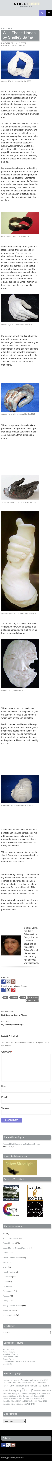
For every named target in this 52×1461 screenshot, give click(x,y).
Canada (14, 997)
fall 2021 (13, 1383)
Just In (5, 1262)
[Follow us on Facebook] (3, 981)
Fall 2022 (20, 1383)
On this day (7, 1286)
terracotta (32, 1000)
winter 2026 (23, 1404)
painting (6, 1391)
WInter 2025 (15, 1404)
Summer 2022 (7, 1398)
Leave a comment (17, 45)
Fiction (5, 1253)
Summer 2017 (45, 1393)
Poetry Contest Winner (12, 1305)
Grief (17, 1386)
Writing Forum (9, 1352)
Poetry (5, 1301)
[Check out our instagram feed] (13, 981)
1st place (6, 1380)
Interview (8, 1277)
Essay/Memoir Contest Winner (15, 1248)
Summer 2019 (17, 1396)
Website (5, 1108)
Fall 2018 (37, 1380)
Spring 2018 (37, 1390)
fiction (12, 1385)
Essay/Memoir (9, 1243)
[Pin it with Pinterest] (13, 990)
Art (5, 997)
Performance (8, 1349)
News (5, 1267)
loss (39, 1386)
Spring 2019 (46, 1391)
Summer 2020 (28, 1396)
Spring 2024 (26, 1394)
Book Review (9, 1272)
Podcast (6, 1296)
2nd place (13, 1380)
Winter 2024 (6, 1404)
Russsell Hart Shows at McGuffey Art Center (21, 1144)
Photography (8, 1291)
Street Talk (6, 29)
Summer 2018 (7, 1396)
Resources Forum (10, 1357)
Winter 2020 (23, 1401)
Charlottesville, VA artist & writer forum (19, 1361)
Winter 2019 (15, 1401)
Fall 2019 (44, 1380)
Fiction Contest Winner (12, 1257)
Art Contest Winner (11, 1238)
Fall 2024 (35, 1383)
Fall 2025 (42, 1383)
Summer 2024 (28, 1399)
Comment (6, 1052)
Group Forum (8, 1359)
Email (4, 1097)
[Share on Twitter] (8, 990)
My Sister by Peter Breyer (12, 1023)
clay (23, 997)
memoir (46, 1385)
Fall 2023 (27, 1383)
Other (6, 1281)
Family (5, 1386)
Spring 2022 (16, 1394)
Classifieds (7, 1364)
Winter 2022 (42, 1401)
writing (31, 1403)
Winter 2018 (6, 1401)
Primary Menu (49, 13)
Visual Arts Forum (10, 1354)
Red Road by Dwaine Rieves (14, 1013)
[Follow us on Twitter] (8, 981)
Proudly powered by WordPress (12, 1458)
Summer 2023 (17, 1399)
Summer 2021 (39, 1396)
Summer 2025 (39, 1399)
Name (4, 1086)
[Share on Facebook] (3, 990)
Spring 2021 (7, 1394)
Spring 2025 (35, 1393)
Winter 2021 (33, 1401)
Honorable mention (28, 1386)
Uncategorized (9, 1315)
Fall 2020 (6, 1383)
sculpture (33, 997)
